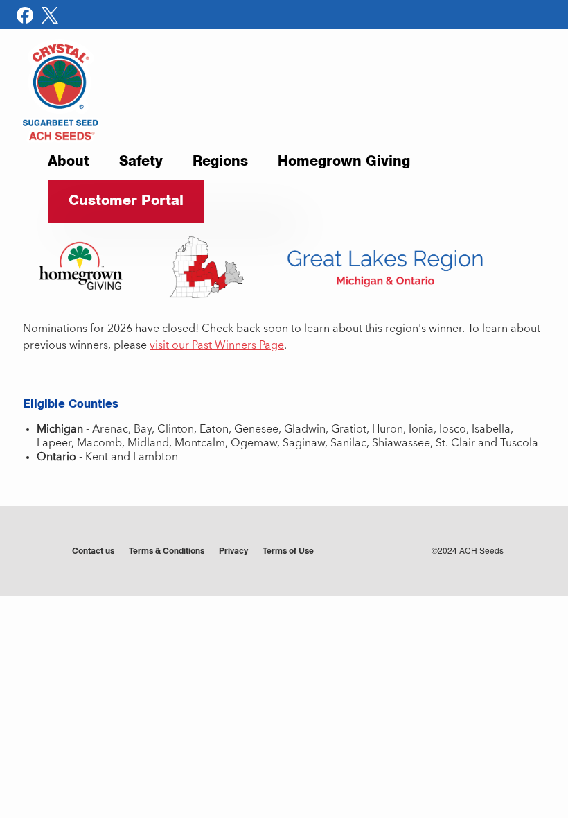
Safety (141, 162)
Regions (220, 162)
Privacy (233, 552)
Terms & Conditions (166, 552)
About (68, 162)
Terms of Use (288, 552)
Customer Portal (126, 201)
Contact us (93, 552)
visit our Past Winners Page (217, 345)
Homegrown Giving (344, 162)
